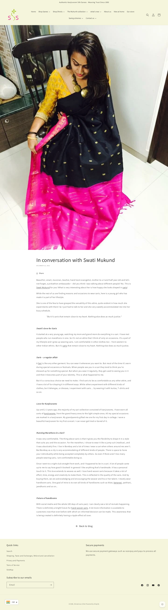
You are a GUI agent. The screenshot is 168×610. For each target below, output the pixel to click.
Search (9, 551)
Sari (40, 363)
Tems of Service (13, 565)
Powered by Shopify (92, 604)
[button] (147, 15)
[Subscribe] (51, 585)
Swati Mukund (43, 287)
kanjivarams (50, 413)
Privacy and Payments (16, 560)
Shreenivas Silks (79, 604)
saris (125, 287)
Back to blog (86, 526)
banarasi (118, 482)
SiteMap (10, 570)
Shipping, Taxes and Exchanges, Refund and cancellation (30, 556)
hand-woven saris (79, 508)
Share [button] (41, 273)
